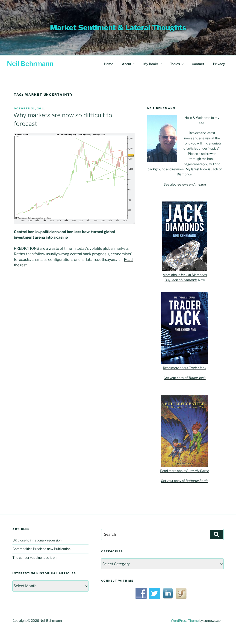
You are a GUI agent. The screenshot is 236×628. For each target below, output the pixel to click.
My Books (150, 64)
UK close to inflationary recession (37, 540)
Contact (198, 64)
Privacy (219, 64)
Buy (181, 280)
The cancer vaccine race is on (34, 557)
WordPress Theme (185, 620)
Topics (175, 64)
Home (108, 64)
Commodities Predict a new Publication (41, 549)
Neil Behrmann (30, 64)
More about (185, 275)
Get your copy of (185, 378)
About (126, 64)
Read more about (184, 368)
